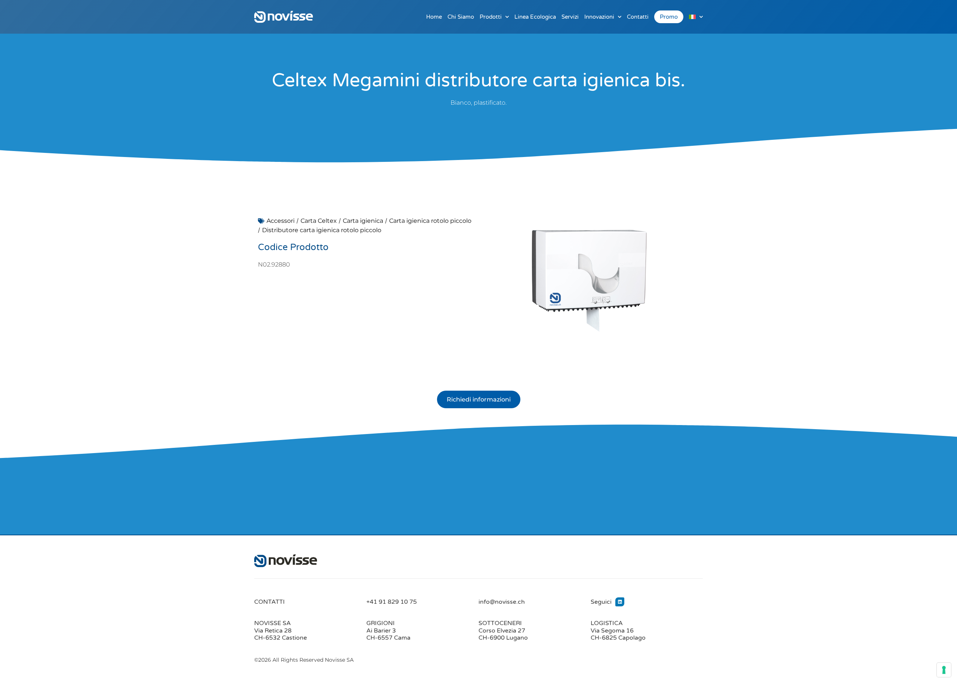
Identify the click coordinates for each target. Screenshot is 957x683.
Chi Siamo (460, 16)
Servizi (570, 16)
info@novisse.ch (501, 602)
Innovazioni (599, 16)
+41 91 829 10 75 (391, 602)
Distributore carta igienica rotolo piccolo (321, 230)
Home (434, 16)
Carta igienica (363, 220)
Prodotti (491, 16)
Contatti (638, 16)
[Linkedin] (619, 601)
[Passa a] (696, 17)
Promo (669, 16)
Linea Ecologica (535, 16)
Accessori (281, 220)
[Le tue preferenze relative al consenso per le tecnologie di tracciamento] (944, 670)
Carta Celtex (319, 220)
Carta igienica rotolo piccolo (430, 220)
